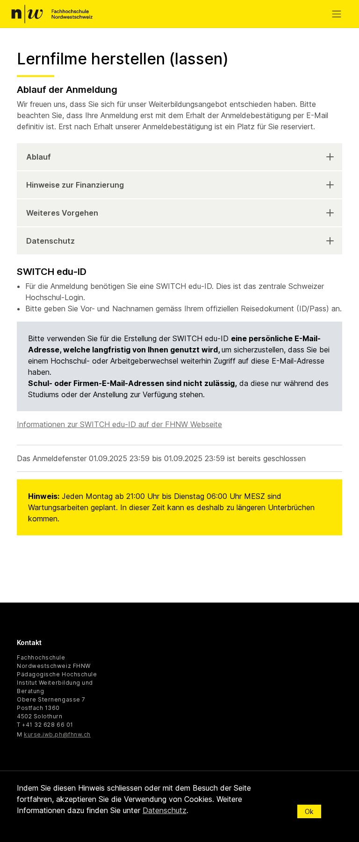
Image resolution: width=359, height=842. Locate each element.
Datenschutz (50, 241)
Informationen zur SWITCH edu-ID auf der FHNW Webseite (119, 424)
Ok (309, 811)
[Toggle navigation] (338, 14)
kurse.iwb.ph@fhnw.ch (57, 734)
